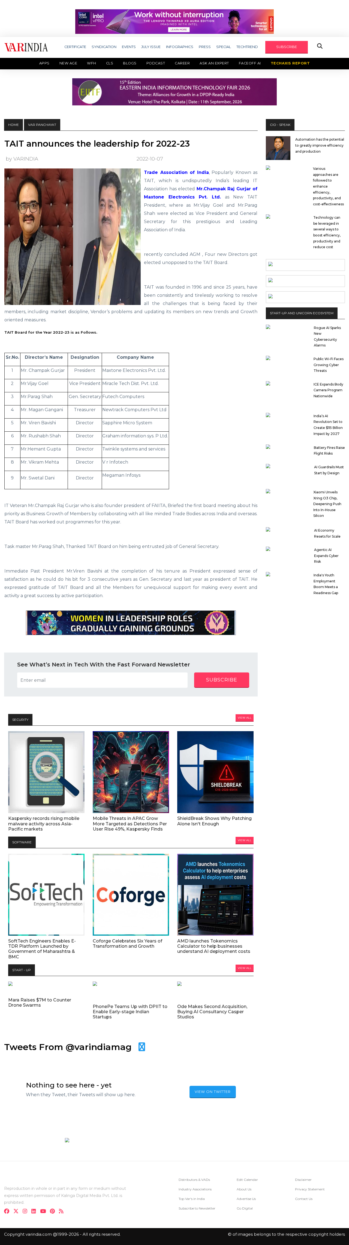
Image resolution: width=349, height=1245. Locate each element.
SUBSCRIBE (286, 47)
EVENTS (129, 47)
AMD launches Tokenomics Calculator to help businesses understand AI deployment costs (213, 946)
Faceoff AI (250, 63)
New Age (68, 63)
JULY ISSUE (151, 47)
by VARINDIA (22, 159)
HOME (13, 125)
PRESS (205, 47)
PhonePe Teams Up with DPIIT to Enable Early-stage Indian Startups (130, 1011)
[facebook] (8, 1212)
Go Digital (245, 1208)
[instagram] (27, 1212)
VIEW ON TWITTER (213, 1091)
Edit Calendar (247, 1180)
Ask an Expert (214, 63)
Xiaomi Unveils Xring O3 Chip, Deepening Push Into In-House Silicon (327, 504)
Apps (44, 63)
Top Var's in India (192, 1199)
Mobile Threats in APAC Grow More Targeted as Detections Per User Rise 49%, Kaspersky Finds (130, 823)
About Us (244, 1189)
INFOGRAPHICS (179, 47)
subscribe (221, 680)
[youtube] (44, 1212)
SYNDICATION (104, 47)
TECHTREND (247, 47)
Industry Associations (195, 1189)
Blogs (130, 63)
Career (182, 63)
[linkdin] (35, 1212)
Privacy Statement (310, 1189)
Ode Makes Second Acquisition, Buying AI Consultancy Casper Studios (212, 1011)
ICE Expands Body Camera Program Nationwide (328, 390)
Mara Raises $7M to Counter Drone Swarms (39, 1002)
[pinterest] (54, 1212)
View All (244, 717)
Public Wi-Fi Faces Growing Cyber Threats (329, 365)
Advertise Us (246, 1199)
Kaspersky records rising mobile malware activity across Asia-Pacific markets (43, 823)
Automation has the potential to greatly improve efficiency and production (319, 145)
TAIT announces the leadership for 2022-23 (97, 143)
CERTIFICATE (75, 47)
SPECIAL (223, 47)
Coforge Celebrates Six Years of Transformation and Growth (127, 943)
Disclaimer (303, 1180)
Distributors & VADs (194, 1180)
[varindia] (63, 1212)
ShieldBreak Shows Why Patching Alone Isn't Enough (214, 821)
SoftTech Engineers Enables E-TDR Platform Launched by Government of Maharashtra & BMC (42, 948)
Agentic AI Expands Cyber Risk (326, 556)
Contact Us (303, 1199)
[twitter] (17, 1212)
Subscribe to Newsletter (197, 1208)
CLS (109, 63)
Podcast (155, 63)
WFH (91, 63)
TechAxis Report (290, 63)
